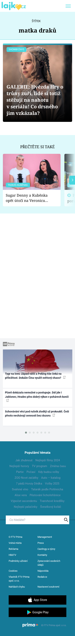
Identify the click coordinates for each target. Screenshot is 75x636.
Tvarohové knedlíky (52, 501)
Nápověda (43, 570)
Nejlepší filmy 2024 (47, 460)
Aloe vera (21, 495)
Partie (20, 472)
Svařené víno (20, 489)
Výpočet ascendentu (24, 501)
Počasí (31, 472)
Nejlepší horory (19, 466)
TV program (39, 466)
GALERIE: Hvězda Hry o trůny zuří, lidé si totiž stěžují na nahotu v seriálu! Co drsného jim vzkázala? (35, 99)
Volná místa (15, 542)
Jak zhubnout (23, 460)
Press (41, 542)
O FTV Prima (15, 536)
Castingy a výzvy (46, 548)
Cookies (13, 570)
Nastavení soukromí (48, 586)
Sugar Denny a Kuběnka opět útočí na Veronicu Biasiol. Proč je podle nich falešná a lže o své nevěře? (29, 198)
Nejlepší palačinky (25, 507)
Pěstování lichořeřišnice (45, 495)
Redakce (42, 576)
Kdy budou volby (48, 472)
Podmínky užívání (18, 560)
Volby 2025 (52, 483)
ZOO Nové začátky (26, 477)
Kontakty (42, 554)
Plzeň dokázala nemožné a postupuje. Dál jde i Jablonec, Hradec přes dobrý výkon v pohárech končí (37, 394)
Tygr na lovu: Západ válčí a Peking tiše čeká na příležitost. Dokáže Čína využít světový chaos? (33, 375)
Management (45, 536)
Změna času (58, 466)
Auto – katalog (50, 477)
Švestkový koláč (50, 507)
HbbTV (12, 554)
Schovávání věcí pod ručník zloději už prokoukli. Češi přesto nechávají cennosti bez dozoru (37, 413)
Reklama (13, 548)
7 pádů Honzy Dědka (29, 483)
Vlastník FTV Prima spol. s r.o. (19, 578)
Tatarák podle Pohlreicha (47, 489)
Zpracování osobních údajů (49, 562)
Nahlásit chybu (17, 586)
